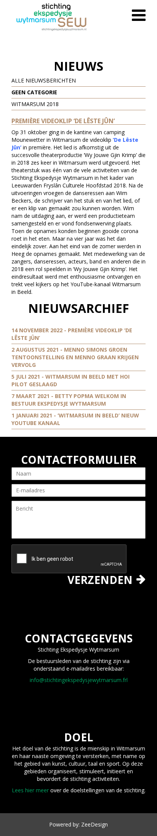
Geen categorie (34, 92)
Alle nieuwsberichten (43, 80)
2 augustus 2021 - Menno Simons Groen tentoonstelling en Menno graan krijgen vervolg (75, 357)
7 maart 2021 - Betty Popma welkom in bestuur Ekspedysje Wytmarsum (68, 399)
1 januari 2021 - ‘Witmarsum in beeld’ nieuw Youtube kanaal (75, 419)
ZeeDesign (94, 824)
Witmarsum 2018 (35, 104)
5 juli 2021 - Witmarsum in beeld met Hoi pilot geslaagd (70, 380)
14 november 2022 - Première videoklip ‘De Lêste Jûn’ (71, 334)
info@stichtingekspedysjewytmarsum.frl (79, 680)
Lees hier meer (30, 790)
